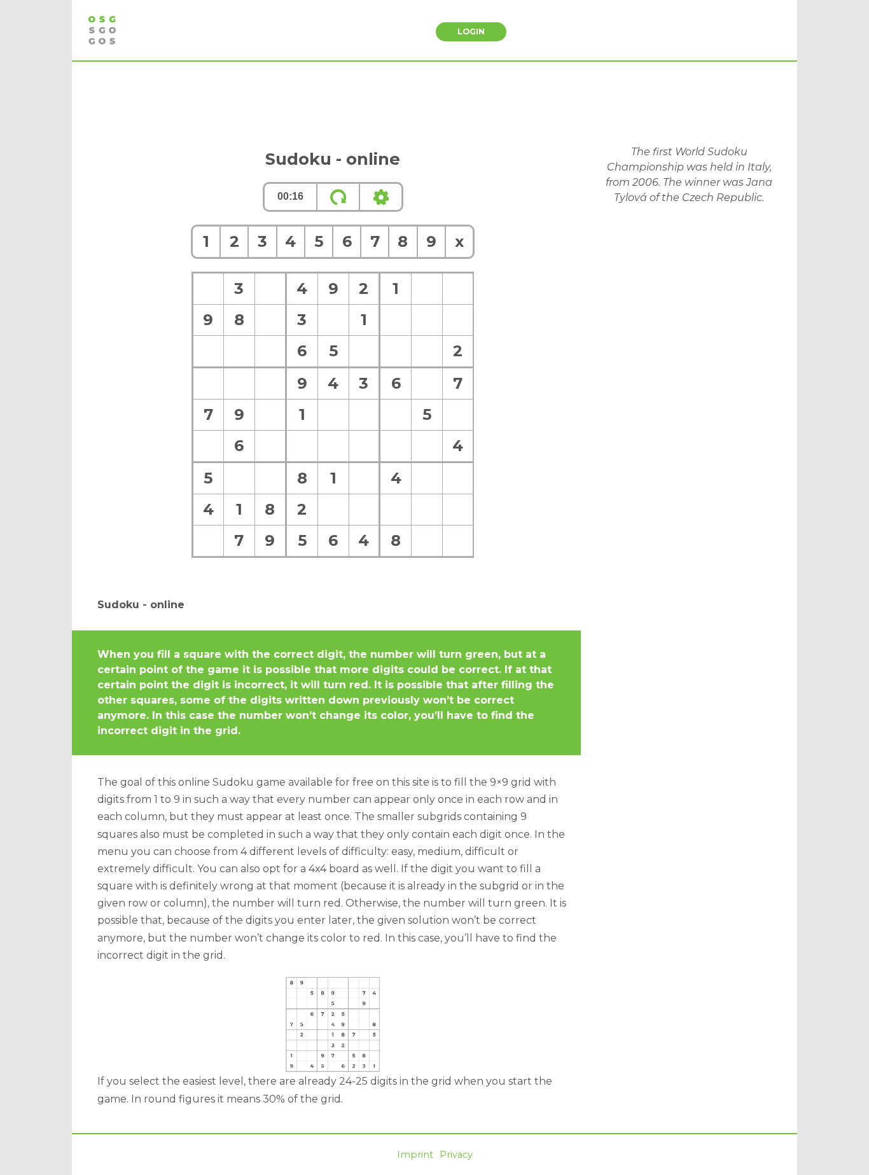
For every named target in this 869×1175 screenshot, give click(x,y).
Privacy (456, 1154)
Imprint (415, 1154)
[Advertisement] (434, 103)
